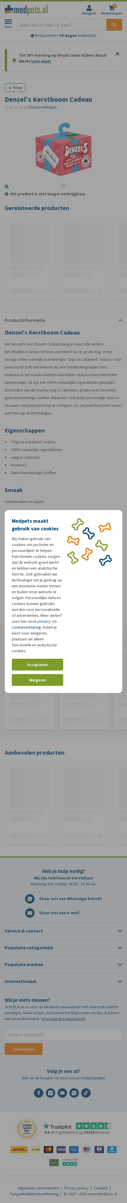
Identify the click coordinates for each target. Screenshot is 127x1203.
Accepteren (37, 665)
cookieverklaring (26, 627)
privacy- (45, 621)
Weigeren (37, 680)
